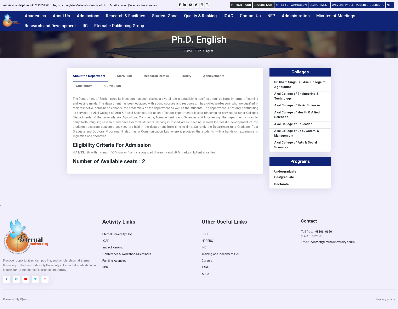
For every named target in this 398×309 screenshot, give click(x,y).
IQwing (24, 299)
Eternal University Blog (117, 234)
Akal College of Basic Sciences (297, 105)
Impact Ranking (112, 247)
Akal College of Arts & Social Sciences (295, 145)
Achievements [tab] (213, 76)
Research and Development (50, 25)
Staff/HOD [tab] (124, 76)
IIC (85, 25)
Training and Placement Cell (220, 254)
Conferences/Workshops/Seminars (126, 254)
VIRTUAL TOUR (241, 4)
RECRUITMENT (319, 4)
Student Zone (164, 15)
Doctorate (281, 184)
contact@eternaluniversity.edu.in (133, 5)
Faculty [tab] (186, 76)
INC (204, 247)
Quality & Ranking (200, 15)
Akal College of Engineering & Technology (296, 96)
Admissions (88, 15)
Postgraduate (284, 177)
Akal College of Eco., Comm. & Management (296, 133)
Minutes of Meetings (335, 15)
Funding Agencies (114, 261)
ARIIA (205, 274)
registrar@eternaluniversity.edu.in (79, 5)
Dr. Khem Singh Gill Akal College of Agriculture (300, 84)
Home (188, 50)
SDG (105, 267)
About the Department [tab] (89, 76)
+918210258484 (26, 5)
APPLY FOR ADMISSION (291, 4)
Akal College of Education (293, 124)
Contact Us (250, 15)
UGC (205, 234)
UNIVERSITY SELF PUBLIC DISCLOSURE (358, 4)
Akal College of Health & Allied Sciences (297, 115)
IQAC (228, 15)
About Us (61, 15)
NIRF (390, 4)
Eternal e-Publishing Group (119, 25)
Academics (35, 15)
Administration (296, 15)
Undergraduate (285, 171)
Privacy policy (385, 299)
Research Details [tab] (156, 76)
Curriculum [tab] (84, 86)
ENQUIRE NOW (263, 4)
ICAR (105, 241)
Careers (207, 261)
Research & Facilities (125, 15)
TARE (205, 267)
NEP (271, 15)
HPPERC (207, 241)
